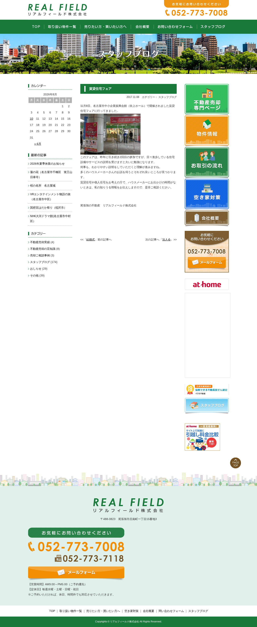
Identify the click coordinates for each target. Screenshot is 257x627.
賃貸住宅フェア (100, 88)
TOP (52, 611)
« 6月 (37, 143)
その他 (34, 275)
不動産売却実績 (40, 242)
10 (31, 118)
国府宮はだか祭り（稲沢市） (48, 207)
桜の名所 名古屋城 (42, 185)
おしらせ (35, 268)
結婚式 (90, 239)
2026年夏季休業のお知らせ (47, 163)
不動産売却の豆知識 (42, 248)
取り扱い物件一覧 (70, 611)
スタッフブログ (40, 262)
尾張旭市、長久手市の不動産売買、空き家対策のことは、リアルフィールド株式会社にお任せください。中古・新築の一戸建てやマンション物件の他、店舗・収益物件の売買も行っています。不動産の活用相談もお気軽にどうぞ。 (58, 9)
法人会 (166, 239)
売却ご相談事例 (40, 255)
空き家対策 (131, 611)
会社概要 (148, 611)
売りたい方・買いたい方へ (103, 611)
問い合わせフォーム (171, 611)
